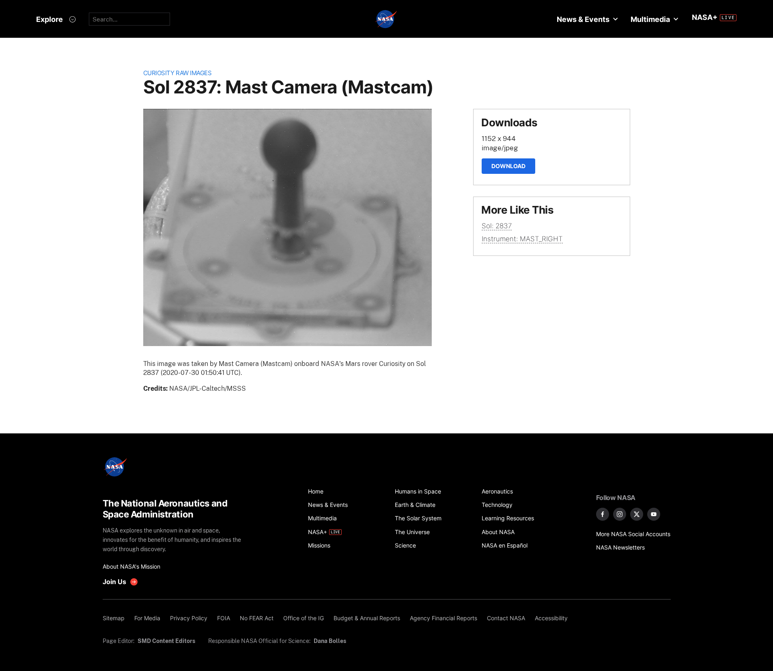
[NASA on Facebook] (602, 514)
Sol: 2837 (497, 226)
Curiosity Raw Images (177, 73)
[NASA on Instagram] (619, 514)
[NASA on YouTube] (653, 514)
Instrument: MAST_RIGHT (522, 239)
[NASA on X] (636, 514)
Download (508, 165)
